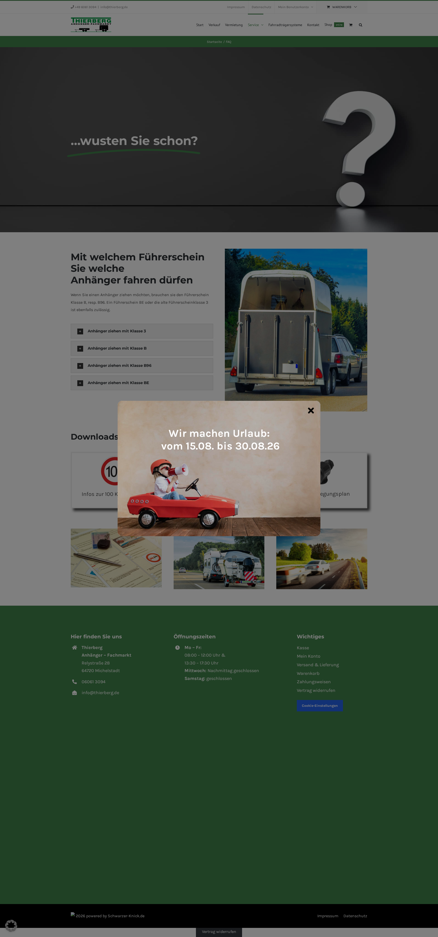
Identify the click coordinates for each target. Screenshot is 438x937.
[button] (11, 926)
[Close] (310, 410)
